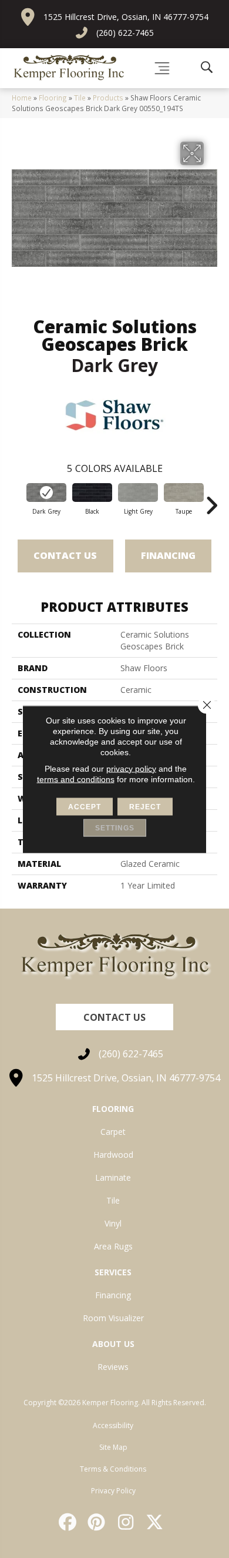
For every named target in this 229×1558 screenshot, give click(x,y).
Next (211, 499)
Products (108, 97)
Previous (17, 499)
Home (22, 97)
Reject (145, 806)
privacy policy (131, 768)
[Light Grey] (138, 492)
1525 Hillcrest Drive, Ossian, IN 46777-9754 (125, 16)
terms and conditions (75, 778)
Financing (168, 555)
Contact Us (65, 555)
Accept (84, 806)
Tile (80, 97)
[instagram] (126, 1522)
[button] (114, 1017)
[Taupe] (184, 492)
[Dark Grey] (46, 492)
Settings (114, 827)
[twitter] (155, 1522)
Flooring (53, 97)
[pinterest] (97, 1522)
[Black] (92, 492)
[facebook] (68, 1522)
